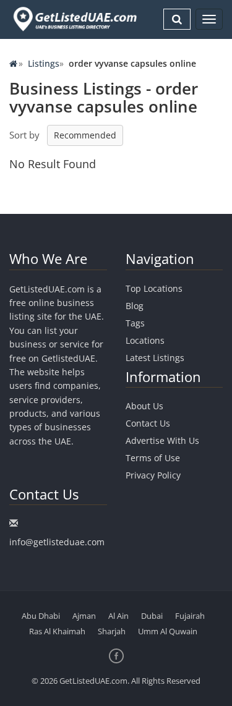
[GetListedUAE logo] (74, 19)
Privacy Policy (153, 475)
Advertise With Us (162, 440)
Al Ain (118, 615)
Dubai (152, 615)
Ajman (84, 615)
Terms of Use (153, 458)
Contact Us (148, 423)
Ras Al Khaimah (57, 631)
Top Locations (154, 288)
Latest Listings (155, 358)
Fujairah (190, 615)
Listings (43, 63)
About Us (144, 406)
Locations (145, 340)
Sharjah (112, 631)
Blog (135, 306)
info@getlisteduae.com (57, 542)
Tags (135, 323)
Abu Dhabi (41, 615)
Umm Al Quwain (167, 631)
